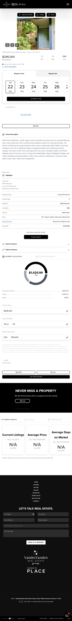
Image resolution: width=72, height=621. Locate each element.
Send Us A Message (36, 542)
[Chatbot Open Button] (67, 616)
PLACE (59, 598)
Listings (36, 485)
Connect (36, 501)
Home (36, 482)
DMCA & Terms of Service (56, 618)
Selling (36, 490)
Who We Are (36, 498)
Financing (36, 493)
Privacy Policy (43, 618)
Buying (36, 487)
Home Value (36, 495)
